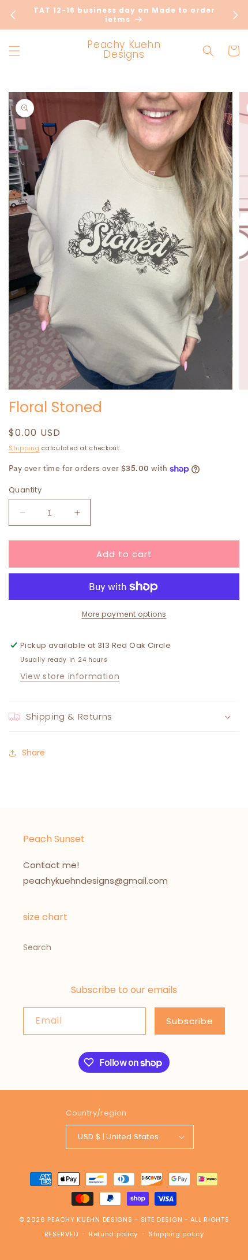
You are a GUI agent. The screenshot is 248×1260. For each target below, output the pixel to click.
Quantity (25, 489)
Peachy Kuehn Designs (89, 1219)
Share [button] (33, 752)
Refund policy (113, 1234)
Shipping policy (176, 1234)
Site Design (162, 1219)
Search (37, 947)
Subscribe (189, 1021)
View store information (69, 676)
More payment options (124, 614)
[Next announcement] (235, 15)
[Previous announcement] (12, 15)
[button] (14, 51)
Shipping (24, 448)
